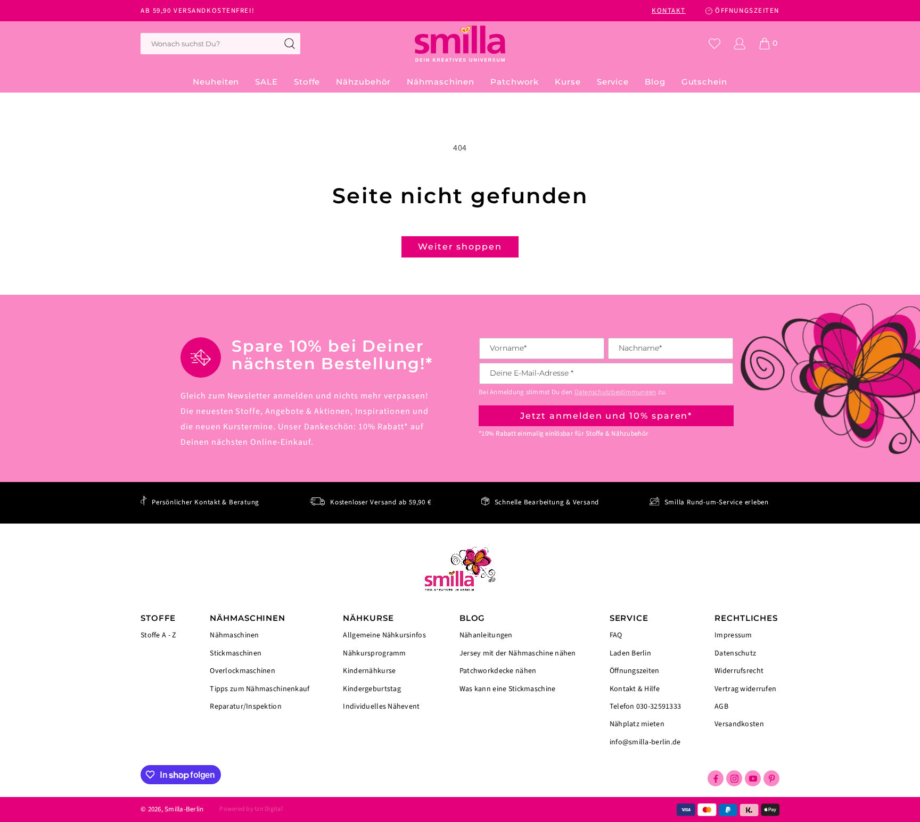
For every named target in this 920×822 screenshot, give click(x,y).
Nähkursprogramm (374, 653)
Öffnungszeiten (635, 671)
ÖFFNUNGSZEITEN (747, 10)
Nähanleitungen (486, 636)
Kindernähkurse (369, 671)
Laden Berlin (630, 653)
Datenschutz (735, 653)
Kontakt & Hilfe (635, 689)
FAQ (616, 636)
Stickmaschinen (235, 653)
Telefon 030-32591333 (645, 706)
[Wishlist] (714, 43)
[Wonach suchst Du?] (289, 43)
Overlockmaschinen (242, 671)
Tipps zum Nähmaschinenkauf (259, 689)
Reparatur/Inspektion (246, 706)
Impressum (733, 636)
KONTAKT (669, 10)
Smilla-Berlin (184, 809)
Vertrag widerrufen (745, 689)
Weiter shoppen (460, 247)
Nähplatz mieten (637, 724)
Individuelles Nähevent (381, 706)
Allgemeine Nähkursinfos (384, 636)
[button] (307, 82)
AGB (721, 706)
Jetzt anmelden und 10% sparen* (606, 416)
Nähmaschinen (234, 636)
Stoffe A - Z (158, 636)
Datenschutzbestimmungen (615, 392)
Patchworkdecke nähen (498, 671)
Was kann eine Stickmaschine (507, 688)
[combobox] (220, 43)
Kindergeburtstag (371, 689)
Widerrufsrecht (738, 671)
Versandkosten (739, 723)
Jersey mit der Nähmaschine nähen (517, 653)
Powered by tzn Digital (250, 808)
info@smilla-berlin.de (645, 741)
